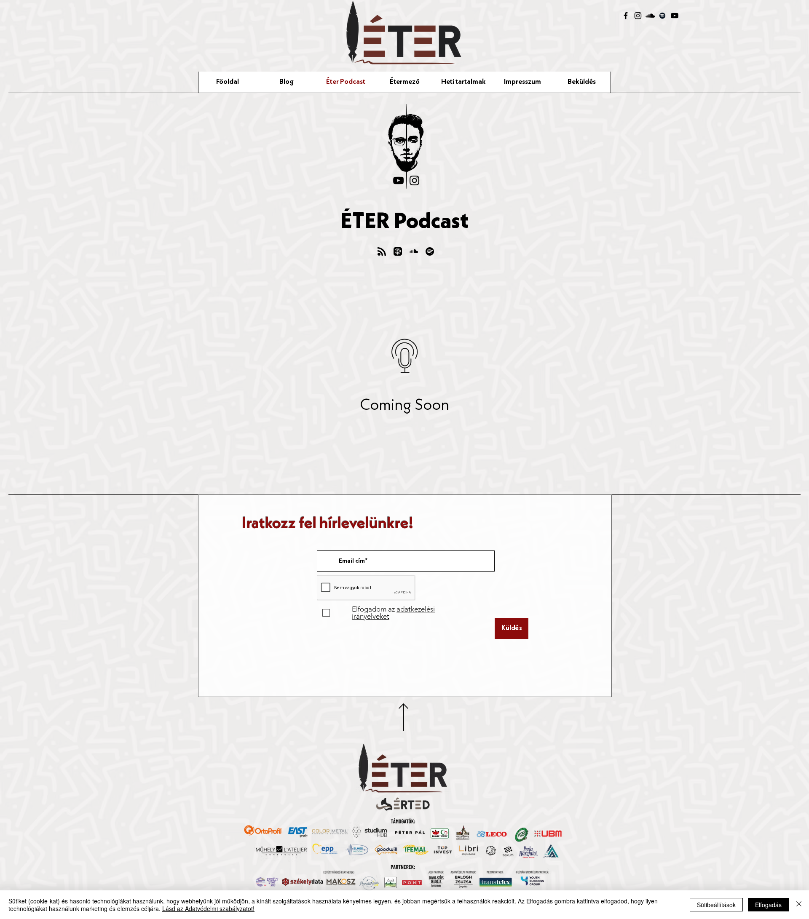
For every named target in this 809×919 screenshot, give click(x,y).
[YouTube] (674, 15)
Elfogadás (768, 904)
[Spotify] (662, 15)
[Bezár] (799, 904)
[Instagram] (638, 15)
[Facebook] (625, 15)
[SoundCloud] (650, 15)
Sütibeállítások (716, 904)
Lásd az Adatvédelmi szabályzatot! (208, 908)
